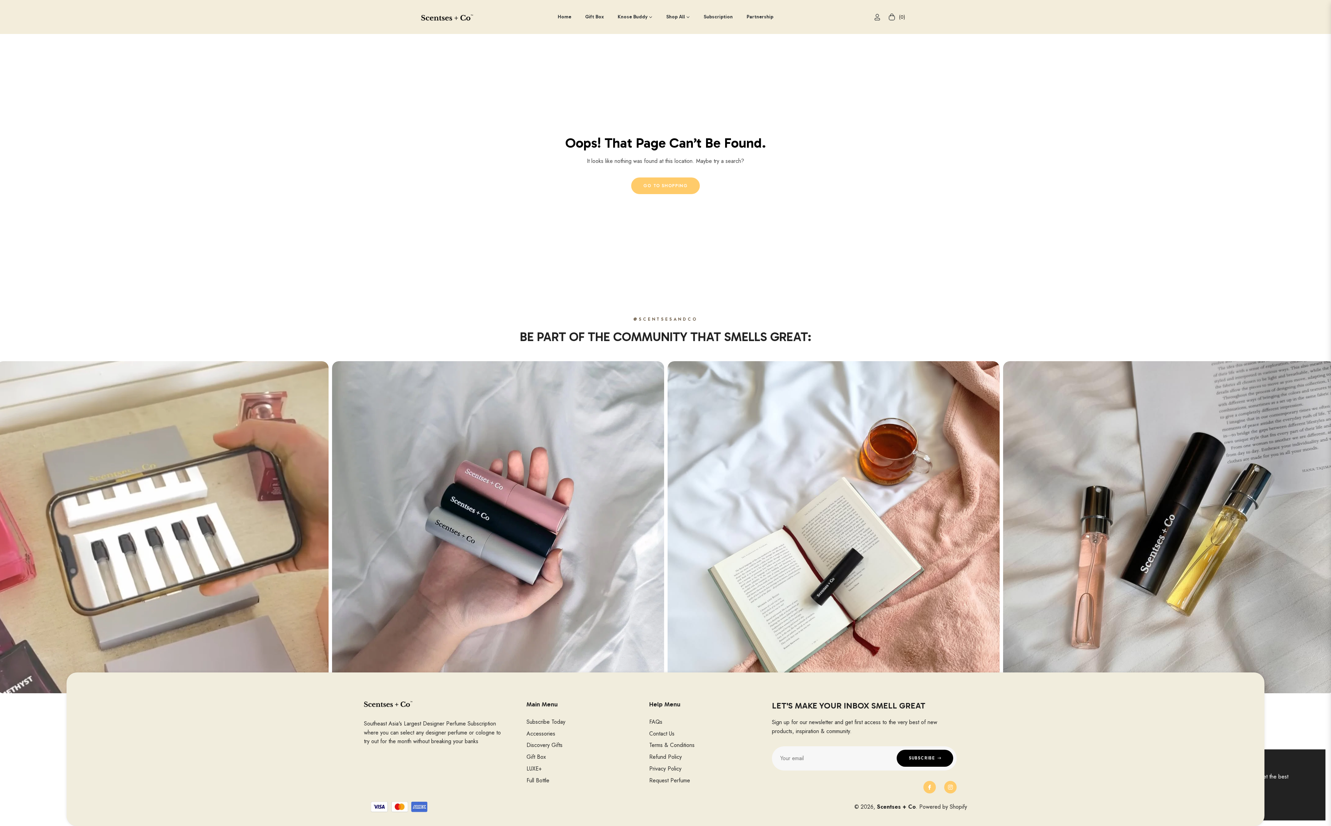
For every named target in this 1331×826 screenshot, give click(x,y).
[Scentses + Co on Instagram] (950, 787)
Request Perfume (669, 780)
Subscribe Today (546, 722)
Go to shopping (665, 186)
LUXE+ (534, 769)
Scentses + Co (896, 807)
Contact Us (662, 734)
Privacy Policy (665, 769)
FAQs (655, 722)
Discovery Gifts (545, 745)
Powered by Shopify (943, 807)
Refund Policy (665, 757)
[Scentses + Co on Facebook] (929, 787)
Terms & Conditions (672, 745)
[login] (877, 17)
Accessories (541, 734)
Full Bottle (538, 780)
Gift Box (536, 757)
